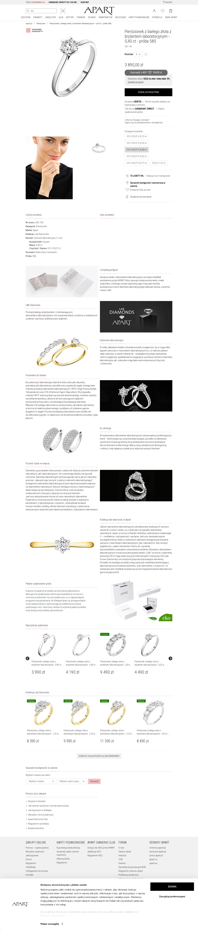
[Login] (154, 10)
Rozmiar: (129, 54)
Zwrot (29, 859)
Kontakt (29, 875)
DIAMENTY (37, 17)
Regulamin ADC (95, 855)
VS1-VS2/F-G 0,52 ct (137, 156)
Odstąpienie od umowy (37, 871)
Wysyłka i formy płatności (41, 814)
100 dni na (139, 109)
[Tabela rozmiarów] (146, 54)
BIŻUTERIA (25, 17)
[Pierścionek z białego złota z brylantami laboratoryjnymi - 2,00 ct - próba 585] (116, 644)
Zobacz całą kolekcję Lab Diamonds (99, 756)
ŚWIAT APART (171, 17)
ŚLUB (61, 17)
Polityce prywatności (53, 915)
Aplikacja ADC (94, 851)
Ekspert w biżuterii (36, 801)
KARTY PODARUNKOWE (139, 17)
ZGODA (172, 886)
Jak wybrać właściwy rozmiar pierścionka (48, 806)
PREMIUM (81, 17)
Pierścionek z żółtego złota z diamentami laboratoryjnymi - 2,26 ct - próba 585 (80, 733)
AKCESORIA (120, 17)
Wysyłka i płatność (35, 851)
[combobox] (138, 54)
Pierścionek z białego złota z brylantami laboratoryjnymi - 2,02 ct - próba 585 (152, 733)
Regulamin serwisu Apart (130, 871)
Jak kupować (32, 855)
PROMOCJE (157, 17)
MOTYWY (70, 17)
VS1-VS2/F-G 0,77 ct (137, 163)
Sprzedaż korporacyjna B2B (132, 867)
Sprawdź (94, 781)
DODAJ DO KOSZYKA (148, 92)
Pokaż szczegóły (50, 924)
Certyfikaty (31, 867)
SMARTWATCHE (105, 17)
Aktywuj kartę (63, 858)
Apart (35, 230)
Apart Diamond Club (38, 819)
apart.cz (153, 859)
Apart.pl (29, 23)
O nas (121, 847)
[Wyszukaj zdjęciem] (63, 11)
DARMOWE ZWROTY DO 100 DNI (63, 2)
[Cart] (170, 11)
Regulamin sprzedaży (38, 823)
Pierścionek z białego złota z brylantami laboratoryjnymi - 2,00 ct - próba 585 (115, 664)
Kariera (121, 863)
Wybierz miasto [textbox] (36, 781)
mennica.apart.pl (157, 847)
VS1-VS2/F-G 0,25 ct (137, 143)
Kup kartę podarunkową (68, 847)
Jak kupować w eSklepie (40, 810)
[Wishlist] (162, 10)
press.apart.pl (156, 855)
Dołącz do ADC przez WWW (101, 847)
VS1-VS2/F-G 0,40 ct (137, 149)
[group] (47, 658)
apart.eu (153, 863)
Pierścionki (41, 23)
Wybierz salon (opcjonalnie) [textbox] (70, 781)
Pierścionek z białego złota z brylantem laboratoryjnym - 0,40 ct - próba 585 (47, 664)
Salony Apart (124, 851)
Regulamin (31, 863)
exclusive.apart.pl (157, 851)
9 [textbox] (136, 54)
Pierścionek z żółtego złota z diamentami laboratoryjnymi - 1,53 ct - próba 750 (116, 733)
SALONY (168, 2)
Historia (122, 855)
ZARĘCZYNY (50, 17)
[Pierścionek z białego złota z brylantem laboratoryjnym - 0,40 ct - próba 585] (47, 644)
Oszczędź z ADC (146, 72)
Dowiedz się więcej (136, 82)
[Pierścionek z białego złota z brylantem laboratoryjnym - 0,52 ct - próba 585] (150, 644)
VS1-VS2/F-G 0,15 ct (137, 136)
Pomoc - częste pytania (37, 847)
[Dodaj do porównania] (126, 196)
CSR (120, 859)
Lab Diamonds (42, 234)
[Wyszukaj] (28, 11)
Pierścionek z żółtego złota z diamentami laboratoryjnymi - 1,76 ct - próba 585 (43, 733)
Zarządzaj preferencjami (172, 896)
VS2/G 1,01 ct (158, 163)
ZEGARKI (92, 17)
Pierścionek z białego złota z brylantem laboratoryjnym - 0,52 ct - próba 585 (150, 664)
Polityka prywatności (128, 875)
